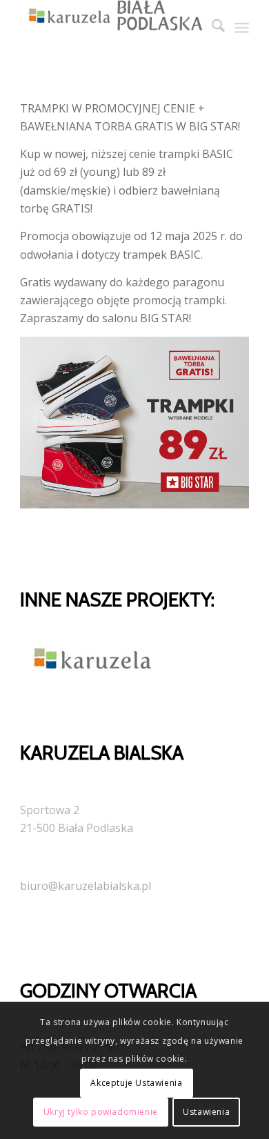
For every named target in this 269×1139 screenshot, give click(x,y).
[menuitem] (211, 27)
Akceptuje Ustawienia (136, 1083)
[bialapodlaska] (111, 27)
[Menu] (242, 27)
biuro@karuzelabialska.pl (85, 885)
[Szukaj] (211, 27)
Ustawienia (206, 1112)
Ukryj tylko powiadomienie (100, 1112)
